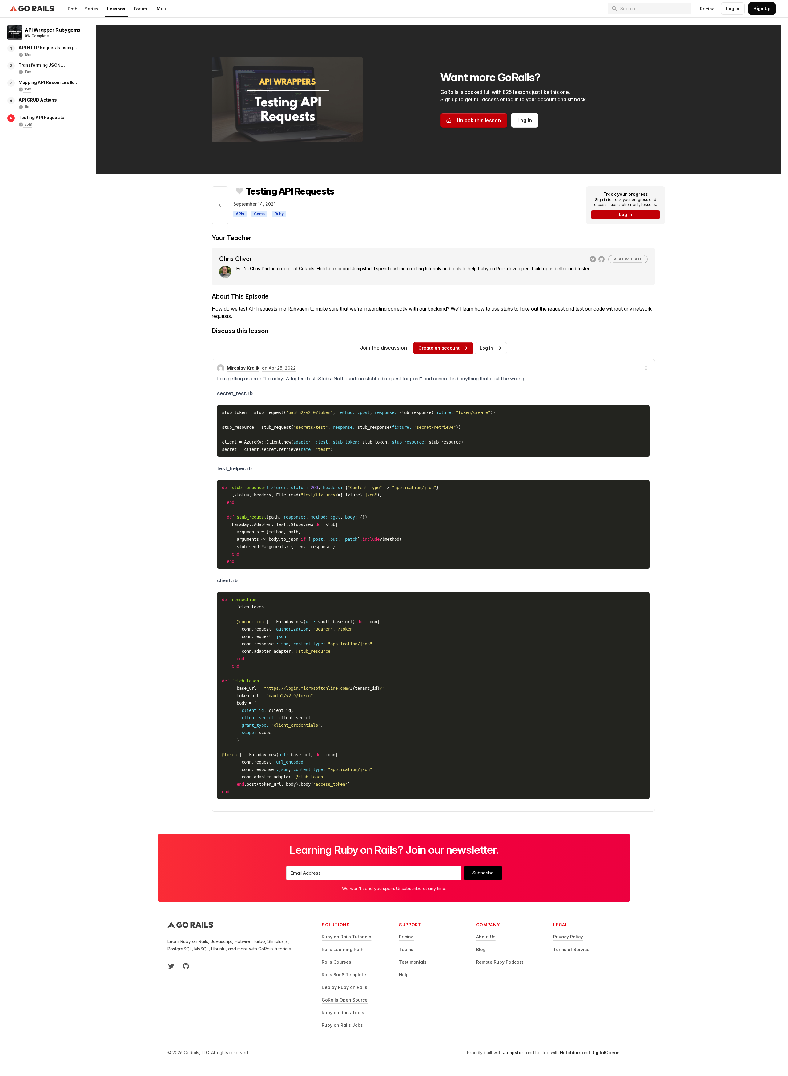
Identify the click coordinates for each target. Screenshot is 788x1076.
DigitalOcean (605, 1052)
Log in (486, 348)
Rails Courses (336, 962)
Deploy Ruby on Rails (344, 987)
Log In (732, 8)
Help (404, 974)
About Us (486, 936)
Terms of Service (571, 949)
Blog (481, 949)
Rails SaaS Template (344, 974)
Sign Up (762, 8)
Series (91, 8)
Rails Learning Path (343, 949)
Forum (140, 8)
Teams (406, 949)
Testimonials (413, 962)
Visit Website (627, 259)
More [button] (162, 8)
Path (73, 8)
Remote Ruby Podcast (499, 962)
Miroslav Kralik (243, 368)
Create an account (439, 348)
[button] (646, 368)
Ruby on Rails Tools (343, 1012)
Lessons (116, 8)
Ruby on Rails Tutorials (346, 936)
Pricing (707, 8)
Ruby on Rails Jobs (342, 1025)
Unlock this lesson (479, 120)
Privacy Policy (568, 936)
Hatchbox (570, 1052)
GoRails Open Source (345, 999)
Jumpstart (514, 1052)
